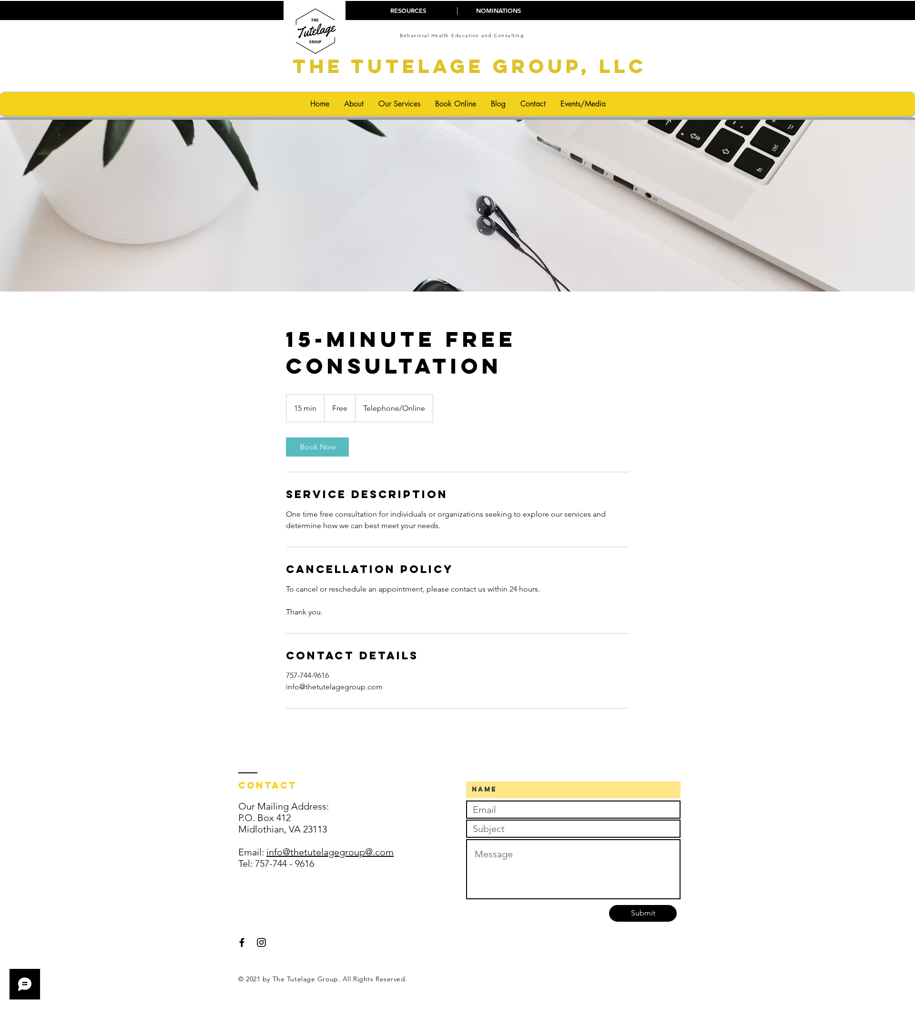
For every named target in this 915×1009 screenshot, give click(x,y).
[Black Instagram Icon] (261, 942)
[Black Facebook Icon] (242, 942)
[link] (317, 447)
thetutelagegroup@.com (342, 852)
